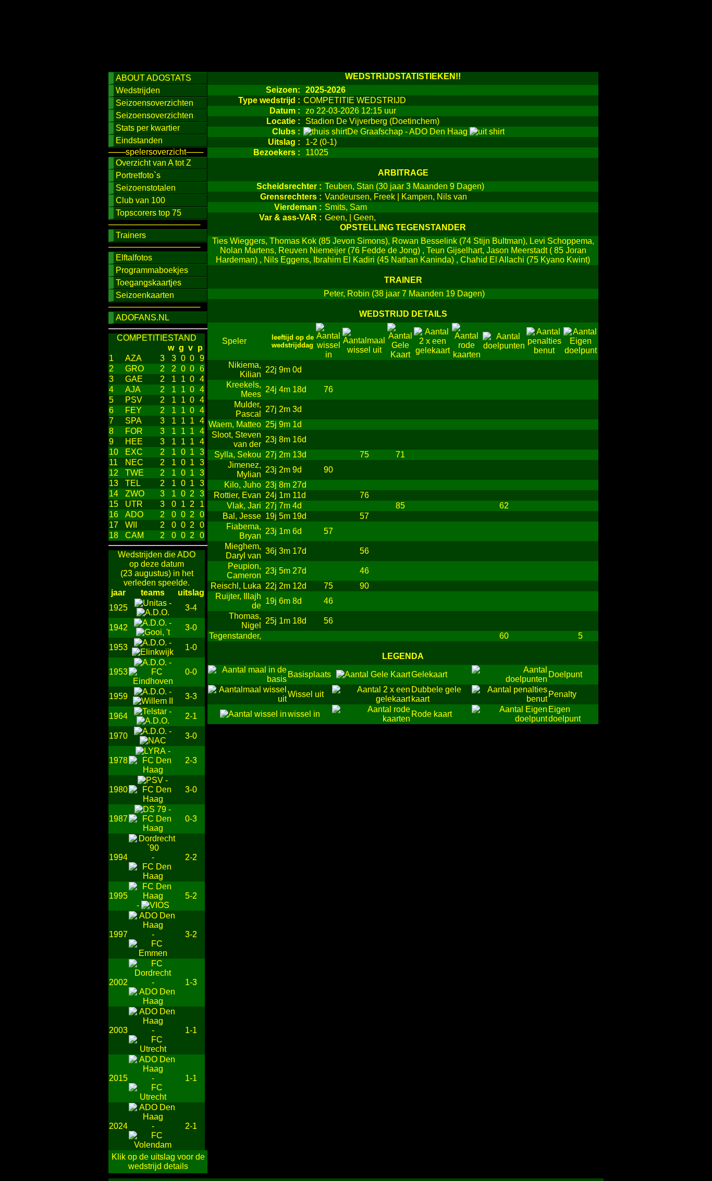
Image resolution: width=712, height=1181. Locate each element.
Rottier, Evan (237, 495)
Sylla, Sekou (237, 454)
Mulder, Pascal (247, 409)
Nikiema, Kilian (244, 369)
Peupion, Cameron (244, 571)
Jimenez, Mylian (244, 470)
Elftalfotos (134, 257)
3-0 (191, 627)
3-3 (191, 696)
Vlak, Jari (244, 505)
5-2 (191, 895)
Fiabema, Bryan (243, 531)
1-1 (191, 1030)
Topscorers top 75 (148, 212)
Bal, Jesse (242, 516)
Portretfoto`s (138, 175)
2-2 (191, 857)
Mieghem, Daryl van (243, 551)
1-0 (191, 647)
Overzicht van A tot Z (153, 162)
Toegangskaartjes (148, 282)
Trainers (131, 235)
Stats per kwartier (148, 127)
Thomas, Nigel (245, 621)
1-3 (191, 982)
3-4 (191, 607)
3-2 (191, 934)
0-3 (191, 818)
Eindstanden (139, 140)
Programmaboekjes (152, 270)
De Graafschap (376, 131)
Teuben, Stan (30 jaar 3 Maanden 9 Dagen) (404, 186)
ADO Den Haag (439, 131)
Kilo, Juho (242, 484)
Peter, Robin (347, 293)
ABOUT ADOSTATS (153, 77)
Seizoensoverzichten (154, 102)
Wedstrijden (138, 90)
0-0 (191, 671)
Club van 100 (140, 200)
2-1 (191, 716)
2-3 (191, 760)
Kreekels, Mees (243, 389)
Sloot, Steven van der (236, 439)
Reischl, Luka (236, 585)
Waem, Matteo (234, 424)
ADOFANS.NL (142, 317)
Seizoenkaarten (145, 295)
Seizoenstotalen (146, 187)
